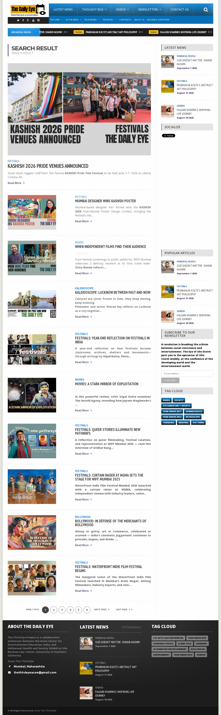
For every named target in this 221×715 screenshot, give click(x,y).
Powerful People (186, 56)
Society (178, 400)
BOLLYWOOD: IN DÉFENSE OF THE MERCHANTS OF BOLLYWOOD (110, 522)
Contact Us (180, 9)
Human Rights (194, 411)
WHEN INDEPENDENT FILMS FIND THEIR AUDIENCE (110, 246)
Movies (79, 242)
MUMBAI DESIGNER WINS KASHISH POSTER (105, 200)
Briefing (183, 422)
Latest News (63, 9)
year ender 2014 (172, 417)
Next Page (100, 609)
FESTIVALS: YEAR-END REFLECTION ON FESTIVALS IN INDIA (112, 339)
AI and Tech (184, 643)
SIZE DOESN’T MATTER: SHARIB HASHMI (194, 62)
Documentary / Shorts (176, 405)
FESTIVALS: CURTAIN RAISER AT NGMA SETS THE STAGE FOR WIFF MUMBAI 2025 (109, 477)
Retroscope (193, 417)
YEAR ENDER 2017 (172, 411)
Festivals (71, 32)
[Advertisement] (187, 194)
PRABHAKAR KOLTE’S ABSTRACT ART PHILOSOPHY (104, 32)
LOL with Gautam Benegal (168, 638)
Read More (14, 183)
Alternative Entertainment (169, 649)
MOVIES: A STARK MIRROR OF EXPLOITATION (106, 383)
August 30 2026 (185, 117)
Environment (161, 654)
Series (166, 400)
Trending (168, 422)
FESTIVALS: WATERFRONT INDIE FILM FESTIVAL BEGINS (108, 568)
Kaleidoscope (84, 288)
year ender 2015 (197, 638)
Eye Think (198, 422)
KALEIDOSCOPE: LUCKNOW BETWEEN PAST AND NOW (112, 292)
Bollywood (83, 517)
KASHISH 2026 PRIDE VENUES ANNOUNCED (48, 165)
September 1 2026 (187, 68)
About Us (139, 19)
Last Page (122, 609)
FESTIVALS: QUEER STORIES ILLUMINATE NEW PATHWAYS (107, 431)
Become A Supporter (158, 19)
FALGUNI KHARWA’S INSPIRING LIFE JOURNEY (176, 32)
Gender (146, 32)
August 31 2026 (185, 92)
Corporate (125, 19)
